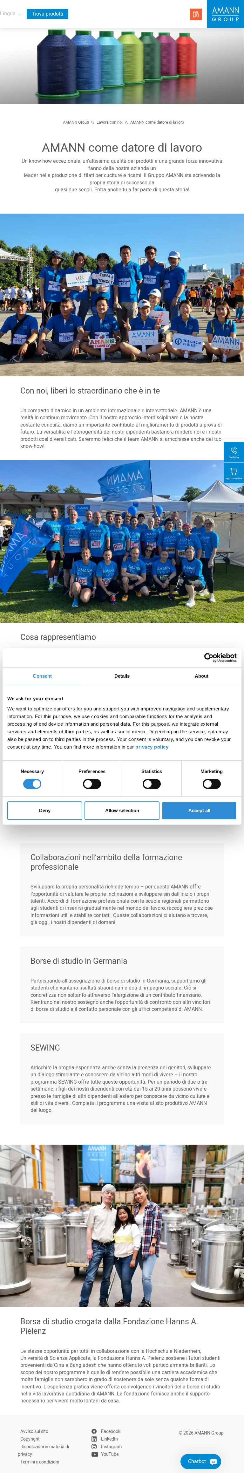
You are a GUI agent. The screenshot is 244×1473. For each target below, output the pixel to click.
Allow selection (122, 810)
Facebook (110, 1431)
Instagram (111, 1447)
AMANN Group (76, 122)
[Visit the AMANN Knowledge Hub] (196, 14)
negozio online (234, 478)
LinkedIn (109, 1439)
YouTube (110, 1454)
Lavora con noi (110, 122)
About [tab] (202, 676)
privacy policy (151, 747)
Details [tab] (122, 676)
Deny (45, 810)
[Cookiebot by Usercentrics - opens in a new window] (209, 657)
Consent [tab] (42, 676)
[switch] (92, 784)
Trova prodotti (47, 14)
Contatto (234, 457)
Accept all (199, 810)
